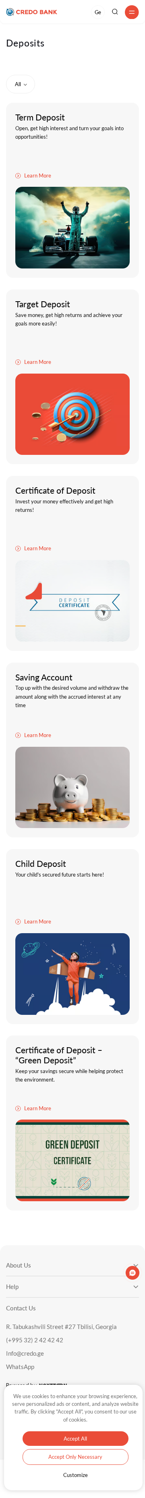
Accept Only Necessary (75, 1457)
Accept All (75, 1438)
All (18, 84)
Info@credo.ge (25, 1353)
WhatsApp (20, 1366)
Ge (98, 12)
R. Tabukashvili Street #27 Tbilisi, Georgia (61, 1326)
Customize (75, 1475)
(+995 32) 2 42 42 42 (34, 1340)
